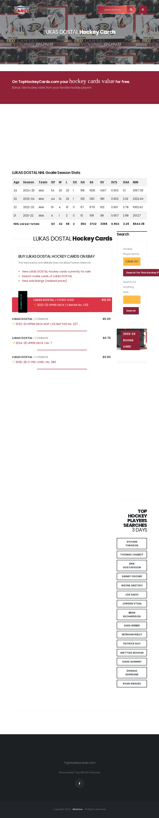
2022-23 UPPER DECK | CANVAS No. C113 (62, 305)
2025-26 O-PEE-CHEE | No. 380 (36, 362)
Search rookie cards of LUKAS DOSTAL (47, 276)
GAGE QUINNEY (132, 661)
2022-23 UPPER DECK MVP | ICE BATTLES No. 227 (47, 324)
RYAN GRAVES (132, 683)
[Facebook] (79, 783)
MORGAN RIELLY (132, 634)
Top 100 (79, 772)
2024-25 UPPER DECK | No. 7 (34, 343)
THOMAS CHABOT (131, 554)
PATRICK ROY (132, 643)
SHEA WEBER (132, 625)
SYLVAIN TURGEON (131, 543)
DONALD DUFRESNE (131, 672)
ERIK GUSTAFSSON (132, 565)
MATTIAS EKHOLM (131, 652)
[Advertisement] (82, 143)
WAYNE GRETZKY (132, 585)
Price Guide (66, 772)
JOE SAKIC (132, 594)
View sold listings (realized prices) (44, 281)
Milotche (77, 809)
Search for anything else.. (129, 287)
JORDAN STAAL (132, 603)
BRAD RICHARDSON (132, 614)
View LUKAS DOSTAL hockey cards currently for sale (56, 271)
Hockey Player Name (131, 251)
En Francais (93, 772)
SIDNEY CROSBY (132, 576)
